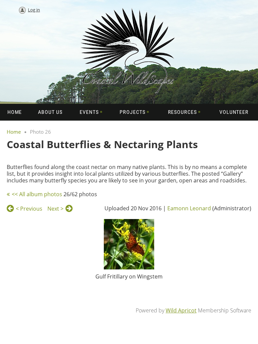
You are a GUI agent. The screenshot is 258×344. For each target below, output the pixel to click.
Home (14, 131)
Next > (55, 208)
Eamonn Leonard (189, 208)
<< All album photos (37, 194)
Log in (34, 10)
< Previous (29, 208)
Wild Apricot (181, 310)
